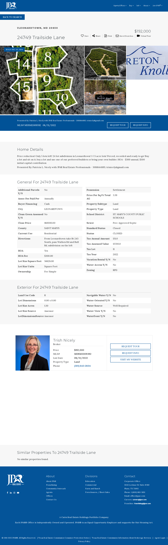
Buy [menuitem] (131, 5)
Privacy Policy (84, 541)
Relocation (90, 481)
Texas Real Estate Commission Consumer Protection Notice (63, 538)
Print (110, 36)
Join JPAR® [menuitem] (157, 5)
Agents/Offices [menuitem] (119, 5)
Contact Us (51, 499)
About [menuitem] (146, 5)
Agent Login (160, 538)
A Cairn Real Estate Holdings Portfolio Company (84, 517)
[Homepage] (11, 5)
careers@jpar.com (139, 499)
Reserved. (31, 538)
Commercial (90, 485)
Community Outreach (56, 488)
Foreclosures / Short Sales (97, 492)
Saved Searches (126, 36)
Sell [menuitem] (138, 5)
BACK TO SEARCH (12, 17)
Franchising (51, 485)
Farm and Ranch (92, 488)
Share (98, 36)
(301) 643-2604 (82, 365)
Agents (49, 492)
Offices (49, 496)
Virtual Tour (146, 36)
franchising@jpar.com (142, 503)
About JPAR (51, 481)
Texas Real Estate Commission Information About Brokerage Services (121, 538)
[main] (84, 239)
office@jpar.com (137, 496)
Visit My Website (130, 359)
